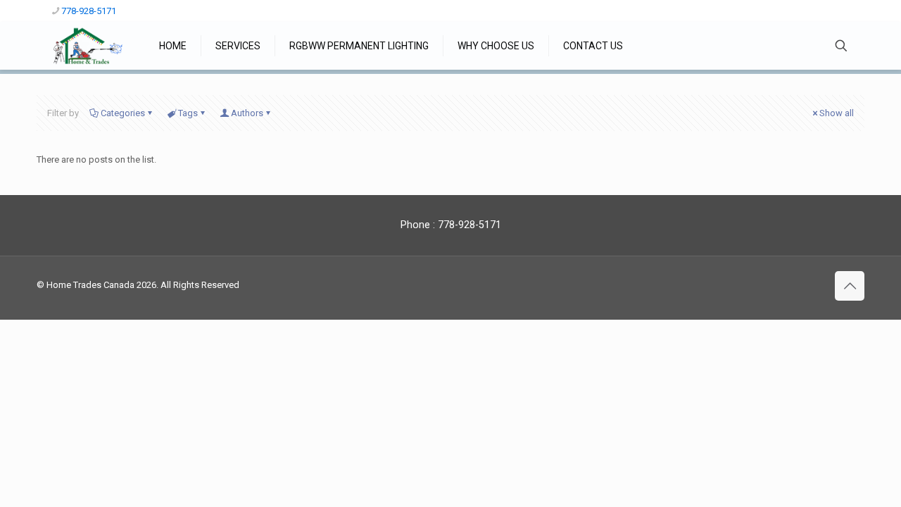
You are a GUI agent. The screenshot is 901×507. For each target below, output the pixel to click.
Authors (247, 113)
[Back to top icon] (849, 286)
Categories (123, 113)
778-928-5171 (88, 11)
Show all (836, 113)
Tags (188, 113)
